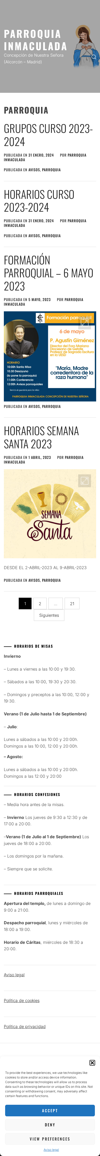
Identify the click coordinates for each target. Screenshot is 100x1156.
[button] (92, 1062)
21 (72, 603)
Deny (50, 1124)
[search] (94, 56)
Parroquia (51, 169)
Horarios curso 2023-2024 (39, 200)
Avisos (34, 169)
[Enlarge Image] (84, 322)
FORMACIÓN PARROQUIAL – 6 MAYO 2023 (48, 273)
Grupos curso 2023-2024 (48, 134)
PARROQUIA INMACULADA (36, 39)
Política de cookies (21, 1000)
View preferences (50, 1139)
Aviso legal (51, 1150)
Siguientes (49, 615)
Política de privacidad (25, 1026)
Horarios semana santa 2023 (41, 436)
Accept (50, 1110)
